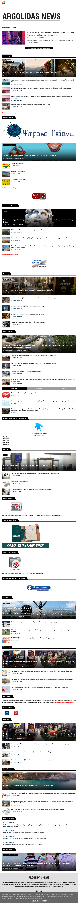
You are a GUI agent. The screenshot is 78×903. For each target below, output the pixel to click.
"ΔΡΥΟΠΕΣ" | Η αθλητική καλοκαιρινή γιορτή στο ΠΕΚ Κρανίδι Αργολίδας (32, 638)
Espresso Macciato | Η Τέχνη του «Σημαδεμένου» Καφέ (28, 306)
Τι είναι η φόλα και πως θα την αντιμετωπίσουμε (25, 393)
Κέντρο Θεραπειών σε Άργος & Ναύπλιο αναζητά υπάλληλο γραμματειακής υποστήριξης (35, 465)
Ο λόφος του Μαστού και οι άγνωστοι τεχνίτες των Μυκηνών (28, 230)
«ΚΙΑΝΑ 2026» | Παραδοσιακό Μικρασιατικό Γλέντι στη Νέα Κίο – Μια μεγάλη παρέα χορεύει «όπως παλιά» (42, 671)
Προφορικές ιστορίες (17, 163)
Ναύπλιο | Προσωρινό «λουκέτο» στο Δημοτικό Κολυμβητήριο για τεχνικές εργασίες (35, 622)
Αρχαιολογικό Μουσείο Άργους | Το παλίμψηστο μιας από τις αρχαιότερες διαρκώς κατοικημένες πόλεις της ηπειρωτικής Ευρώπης (42, 247)
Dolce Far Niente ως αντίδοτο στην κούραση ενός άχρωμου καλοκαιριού (29, 72)
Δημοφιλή (14, 389)
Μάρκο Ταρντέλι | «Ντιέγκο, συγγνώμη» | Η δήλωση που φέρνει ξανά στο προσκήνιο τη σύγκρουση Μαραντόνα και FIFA (43, 630)
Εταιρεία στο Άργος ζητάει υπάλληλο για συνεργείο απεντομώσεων (31, 489)
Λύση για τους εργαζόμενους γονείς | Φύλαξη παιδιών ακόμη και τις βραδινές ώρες (35, 473)
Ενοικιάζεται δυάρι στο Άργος (20, 481)
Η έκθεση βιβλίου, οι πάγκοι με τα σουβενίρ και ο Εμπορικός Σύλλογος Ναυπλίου (34, 752)
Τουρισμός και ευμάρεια (18, 171)
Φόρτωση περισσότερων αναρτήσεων (39, 48)
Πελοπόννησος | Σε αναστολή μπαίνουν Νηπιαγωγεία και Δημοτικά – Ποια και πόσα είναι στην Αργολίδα (41, 744)
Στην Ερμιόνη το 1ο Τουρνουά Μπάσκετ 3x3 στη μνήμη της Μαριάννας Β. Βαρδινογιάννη (34, 614)
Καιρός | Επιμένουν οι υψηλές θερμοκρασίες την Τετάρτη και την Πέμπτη (29, 785)
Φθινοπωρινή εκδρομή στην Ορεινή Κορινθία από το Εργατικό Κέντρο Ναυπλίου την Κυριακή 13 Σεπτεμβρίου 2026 (43, 81)
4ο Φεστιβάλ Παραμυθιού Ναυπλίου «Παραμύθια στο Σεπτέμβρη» (22, 844)
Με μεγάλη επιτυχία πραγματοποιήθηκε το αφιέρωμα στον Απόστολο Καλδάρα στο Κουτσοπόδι (50, 33)
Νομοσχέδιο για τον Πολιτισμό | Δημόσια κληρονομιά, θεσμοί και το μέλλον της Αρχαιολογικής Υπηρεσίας (42, 238)
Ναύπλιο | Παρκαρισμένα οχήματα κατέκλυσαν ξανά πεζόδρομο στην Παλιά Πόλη (34, 363)
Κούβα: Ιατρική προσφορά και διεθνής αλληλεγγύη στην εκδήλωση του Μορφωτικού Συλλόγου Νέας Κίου (39, 662)
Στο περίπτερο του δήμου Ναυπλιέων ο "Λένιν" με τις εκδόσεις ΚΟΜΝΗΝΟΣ (30, 156)
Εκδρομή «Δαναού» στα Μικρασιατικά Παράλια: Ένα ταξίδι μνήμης (30, 104)
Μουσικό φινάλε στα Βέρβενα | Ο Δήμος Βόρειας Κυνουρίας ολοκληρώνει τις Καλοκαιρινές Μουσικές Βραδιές (43, 793)
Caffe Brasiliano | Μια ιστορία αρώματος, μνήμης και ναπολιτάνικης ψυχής (33, 298)
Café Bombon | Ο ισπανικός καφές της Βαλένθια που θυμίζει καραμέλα (28, 290)
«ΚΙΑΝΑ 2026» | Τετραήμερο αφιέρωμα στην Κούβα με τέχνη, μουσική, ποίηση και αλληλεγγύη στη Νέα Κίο (42, 679)
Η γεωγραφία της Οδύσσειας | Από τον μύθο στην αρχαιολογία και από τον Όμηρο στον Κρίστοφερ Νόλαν (38, 221)
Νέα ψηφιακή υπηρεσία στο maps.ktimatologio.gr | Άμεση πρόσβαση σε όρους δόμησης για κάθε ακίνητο (43, 401)
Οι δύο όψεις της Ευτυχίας (19, 179)
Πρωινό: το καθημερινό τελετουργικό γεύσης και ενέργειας (28, 322)
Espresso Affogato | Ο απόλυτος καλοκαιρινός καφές (27, 314)
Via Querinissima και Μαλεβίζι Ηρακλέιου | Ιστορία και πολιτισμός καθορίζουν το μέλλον (37, 809)
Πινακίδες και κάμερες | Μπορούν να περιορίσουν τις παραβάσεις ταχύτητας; (33, 355)
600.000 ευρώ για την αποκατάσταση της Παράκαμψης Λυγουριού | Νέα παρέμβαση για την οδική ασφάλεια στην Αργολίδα (43, 380)
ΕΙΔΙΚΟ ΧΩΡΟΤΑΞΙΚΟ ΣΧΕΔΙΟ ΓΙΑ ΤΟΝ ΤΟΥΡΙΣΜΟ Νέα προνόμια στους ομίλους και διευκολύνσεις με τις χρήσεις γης (41, 97)
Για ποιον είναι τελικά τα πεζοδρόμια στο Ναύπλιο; (26, 371)
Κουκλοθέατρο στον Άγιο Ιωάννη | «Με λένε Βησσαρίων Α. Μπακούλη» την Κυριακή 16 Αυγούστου (39, 687)
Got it (44, 901)
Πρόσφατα (39, 389)
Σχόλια (64, 389)
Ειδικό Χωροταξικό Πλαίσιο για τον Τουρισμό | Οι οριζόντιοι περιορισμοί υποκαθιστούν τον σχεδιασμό (41, 88)
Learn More (36, 901)
